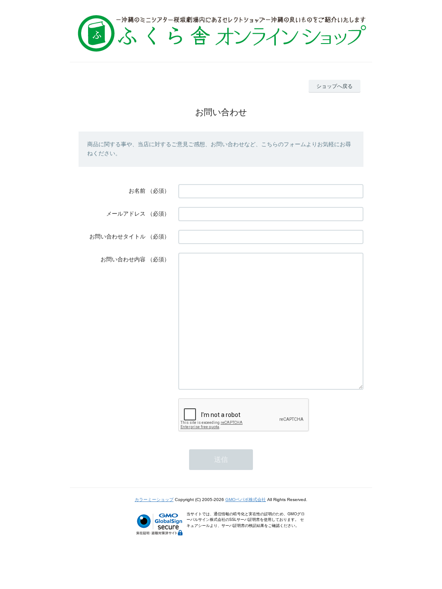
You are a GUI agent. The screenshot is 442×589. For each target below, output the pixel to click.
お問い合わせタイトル (117, 236)
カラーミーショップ (154, 499)
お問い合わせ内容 (123, 259)
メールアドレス (125, 213)
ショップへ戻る (334, 86)
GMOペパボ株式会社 (245, 499)
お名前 (137, 191)
